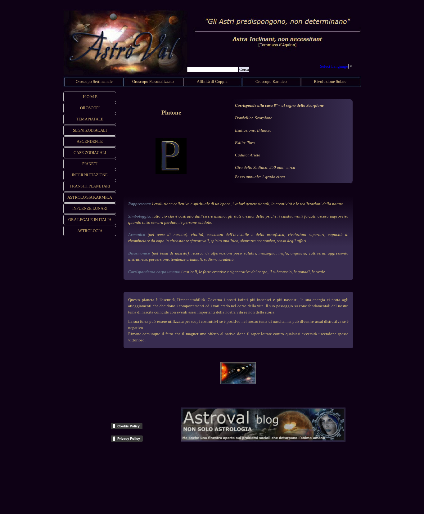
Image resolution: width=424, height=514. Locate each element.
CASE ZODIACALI (90, 152)
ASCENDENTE (90, 141)
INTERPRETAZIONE (90, 175)
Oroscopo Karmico (271, 81)
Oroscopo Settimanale (94, 81)
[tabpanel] (171, 112)
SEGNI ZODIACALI (90, 130)
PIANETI (89, 163)
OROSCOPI (90, 108)
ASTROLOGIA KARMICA (89, 197)
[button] (238, 361)
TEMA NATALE (89, 119)
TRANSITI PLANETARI (90, 186)
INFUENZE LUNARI (89, 208)
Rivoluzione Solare (330, 81)
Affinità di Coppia (212, 81)
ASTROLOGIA (89, 230)
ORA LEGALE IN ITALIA (89, 219)
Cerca (244, 69)
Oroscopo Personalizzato (153, 81)
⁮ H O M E (89, 96)
